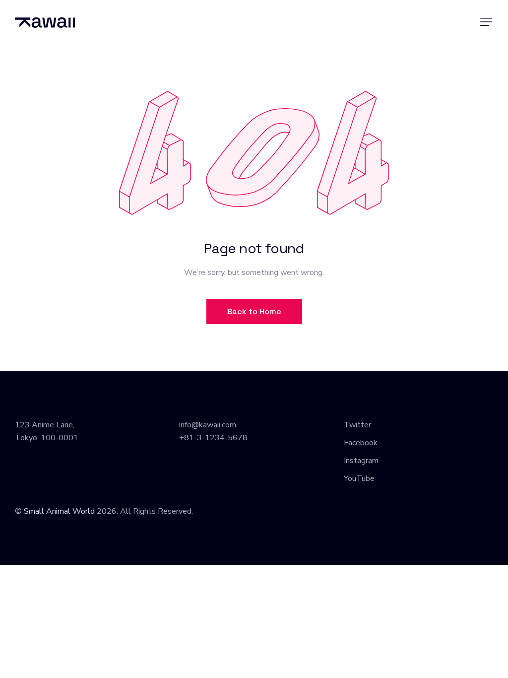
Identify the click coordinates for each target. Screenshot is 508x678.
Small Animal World (59, 511)
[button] (486, 22)
